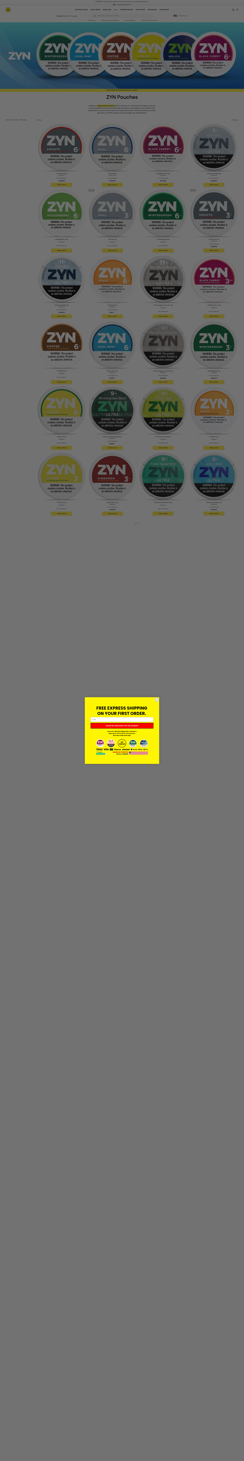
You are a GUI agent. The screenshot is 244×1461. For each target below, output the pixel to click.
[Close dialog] (156, 699)
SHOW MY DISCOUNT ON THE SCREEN (122, 726)
